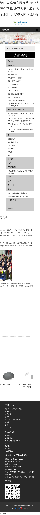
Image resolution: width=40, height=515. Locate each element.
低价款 (10, 159)
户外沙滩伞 (12, 200)
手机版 (26, 509)
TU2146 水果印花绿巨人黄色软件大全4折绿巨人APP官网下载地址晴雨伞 (21, 120)
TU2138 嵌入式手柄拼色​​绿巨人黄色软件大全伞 (20, 125)
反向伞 (10, 61)
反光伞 (10, 208)
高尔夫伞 (11, 185)
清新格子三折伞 (13, 87)
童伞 (9, 189)
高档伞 (10, 181)
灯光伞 (10, 204)
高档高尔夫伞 (12, 139)
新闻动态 (15, 49)
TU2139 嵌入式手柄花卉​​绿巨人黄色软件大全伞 (20, 70)
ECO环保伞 (12, 167)
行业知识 (8, 417)
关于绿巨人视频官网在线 (13, 409)
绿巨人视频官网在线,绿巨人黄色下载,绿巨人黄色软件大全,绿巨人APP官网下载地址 (19, 8)
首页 (8, 49)
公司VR (7, 425)
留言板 (7, 422)
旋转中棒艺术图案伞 (14, 81)
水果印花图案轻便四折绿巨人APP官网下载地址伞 (20, 114)
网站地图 (3, 513)
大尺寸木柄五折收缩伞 (15, 78)
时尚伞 (10, 163)
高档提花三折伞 (13, 91)
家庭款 (10, 155)
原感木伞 (11, 149)
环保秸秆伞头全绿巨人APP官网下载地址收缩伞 (20, 172)
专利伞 (10, 177)
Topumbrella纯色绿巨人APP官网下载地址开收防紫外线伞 (21, 105)
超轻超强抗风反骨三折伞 (16, 94)
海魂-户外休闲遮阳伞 (15, 97)
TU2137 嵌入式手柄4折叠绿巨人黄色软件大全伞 (21, 130)
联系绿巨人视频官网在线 (13, 419)
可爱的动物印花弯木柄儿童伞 (17, 193)
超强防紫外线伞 (13, 142)
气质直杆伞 (11, 145)
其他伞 (10, 152)
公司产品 (8, 414)
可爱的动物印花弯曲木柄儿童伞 (18, 196)
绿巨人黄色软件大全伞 (16, 109)
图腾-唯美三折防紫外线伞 (16, 100)
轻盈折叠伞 (12, 65)
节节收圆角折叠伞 (14, 84)
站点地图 (8, 427)
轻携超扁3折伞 (12, 74)
